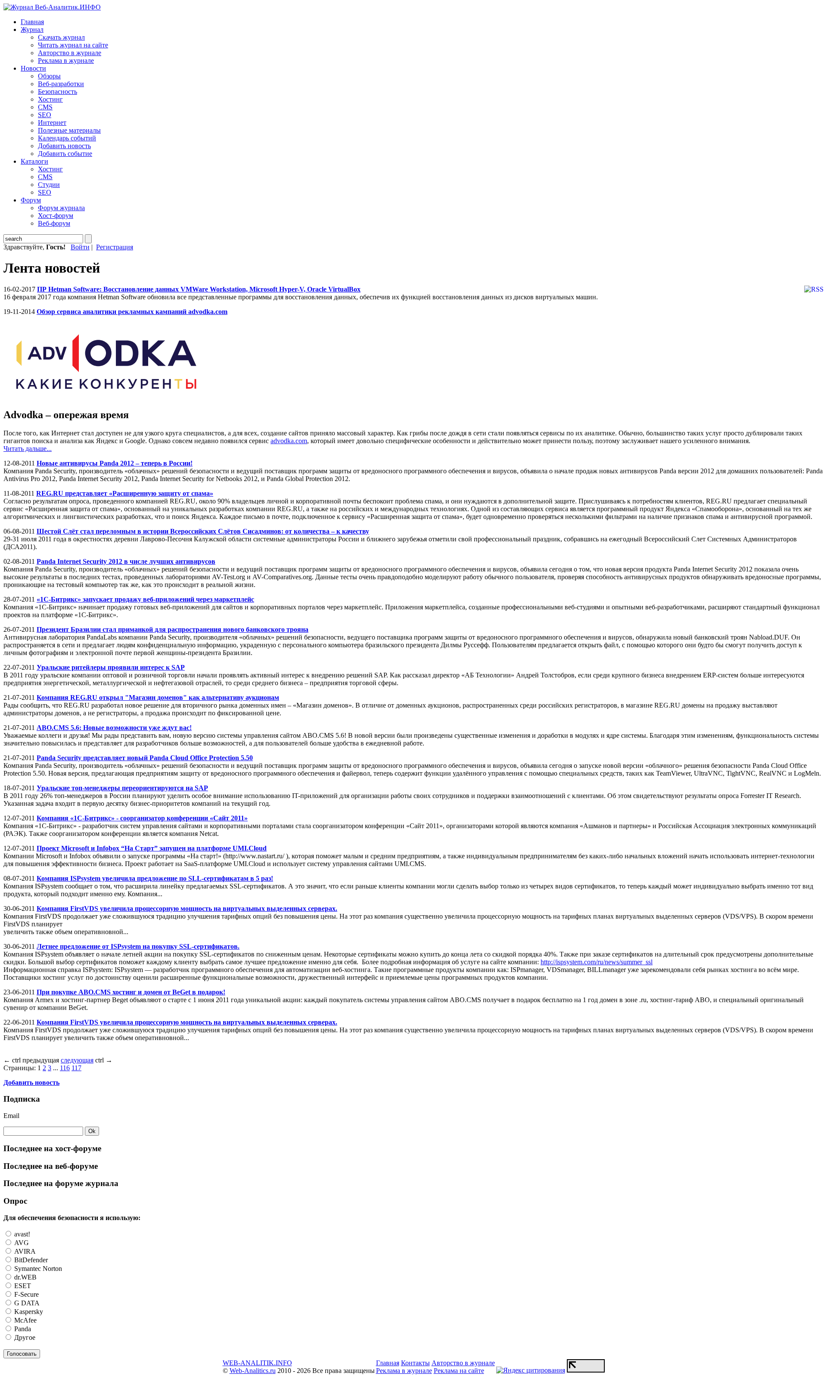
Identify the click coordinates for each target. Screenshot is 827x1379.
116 (65, 1068)
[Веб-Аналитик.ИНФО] (52, 7)
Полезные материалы (69, 130)
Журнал (32, 29)
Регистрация (114, 247)
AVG (20, 1242)
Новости (33, 68)
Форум (31, 200)
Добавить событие (65, 153)
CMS (45, 107)
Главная (32, 21)
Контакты (415, 1363)
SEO (44, 114)
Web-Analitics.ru (253, 1370)
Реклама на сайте (459, 1370)
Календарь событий (67, 138)
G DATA (26, 1303)
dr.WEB (24, 1277)
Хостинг (50, 99)
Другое (23, 1337)
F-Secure (25, 1294)
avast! (21, 1234)
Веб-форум (54, 223)
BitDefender (30, 1260)
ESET (21, 1285)
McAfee (24, 1320)
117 (76, 1068)
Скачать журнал (61, 37)
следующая (77, 1060)
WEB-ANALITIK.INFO (257, 1363)
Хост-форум (55, 215)
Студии (49, 184)
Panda (21, 1328)
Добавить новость (64, 145)
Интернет (52, 122)
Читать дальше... (27, 448)
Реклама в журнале (66, 60)
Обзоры (49, 76)
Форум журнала (61, 207)
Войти (80, 247)
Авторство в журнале (69, 52)
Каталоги (34, 161)
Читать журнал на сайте (73, 45)
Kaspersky (27, 1311)
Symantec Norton (37, 1268)
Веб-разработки (61, 83)
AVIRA (24, 1251)
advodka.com (288, 440)
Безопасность (57, 91)
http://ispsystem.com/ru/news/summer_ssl (597, 962)
